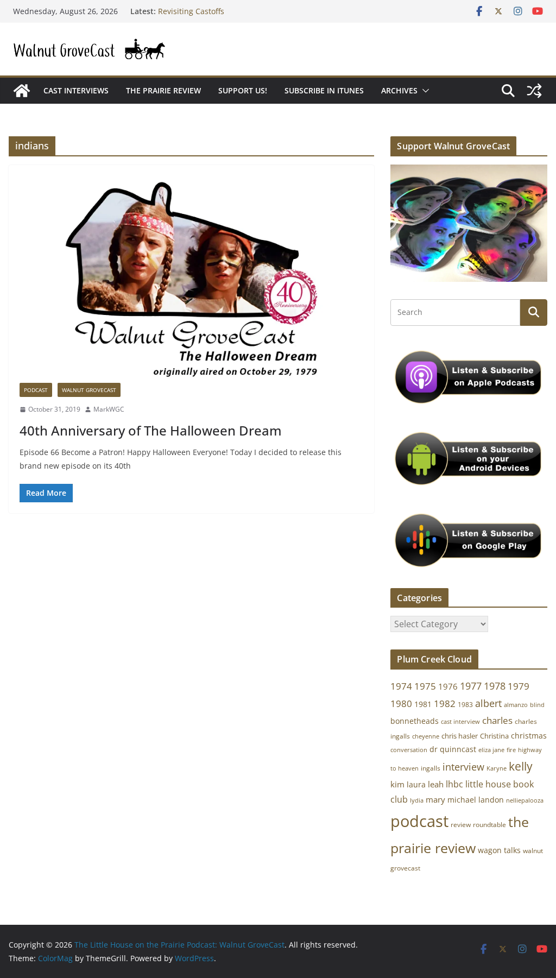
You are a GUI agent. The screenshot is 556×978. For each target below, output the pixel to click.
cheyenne (425, 736)
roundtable (489, 824)
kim (397, 784)
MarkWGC (108, 409)
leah (436, 784)
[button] (423, 90)
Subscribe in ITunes (324, 90)
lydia (417, 800)
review (461, 824)
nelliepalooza (525, 800)
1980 (401, 703)
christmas (529, 735)
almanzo (516, 705)
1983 (465, 704)
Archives (399, 90)
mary (435, 799)
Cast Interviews (76, 90)
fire (511, 750)
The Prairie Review (163, 90)
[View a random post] (534, 91)
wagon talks (499, 850)
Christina (494, 736)
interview (463, 766)
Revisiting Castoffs (191, 14)
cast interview (460, 721)
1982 (445, 703)
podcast (419, 821)
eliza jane (491, 750)
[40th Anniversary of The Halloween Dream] (191, 279)
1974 (401, 686)
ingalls (430, 768)
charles (497, 720)
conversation (408, 750)
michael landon (475, 799)
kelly (521, 766)
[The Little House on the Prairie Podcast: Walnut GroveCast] (22, 91)
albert (488, 703)
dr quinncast (452, 749)
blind (537, 705)
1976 (448, 686)
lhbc (454, 784)
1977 (471, 685)
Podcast (36, 390)
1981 (423, 704)
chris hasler (459, 736)
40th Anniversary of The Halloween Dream (151, 430)
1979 (518, 686)
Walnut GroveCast (89, 390)
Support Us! (242, 90)
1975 (425, 686)
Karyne (496, 768)
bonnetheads (414, 721)
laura (416, 784)
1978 (495, 685)
